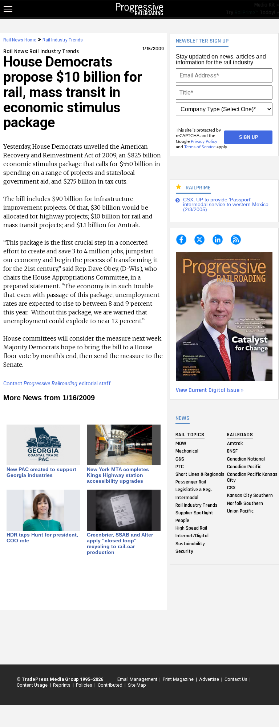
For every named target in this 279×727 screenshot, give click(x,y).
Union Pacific (240, 510)
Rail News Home (19, 40)
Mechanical (186, 451)
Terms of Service (199, 147)
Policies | (85, 685)
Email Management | (138, 679)
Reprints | (62, 685)
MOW (180, 443)
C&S (179, 458)
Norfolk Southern (245, 503)
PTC (179, 466)
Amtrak (235, 443)
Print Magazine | (179, 679)
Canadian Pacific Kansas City (252, 477)
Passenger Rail (190, 482)
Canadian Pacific (244, 466)
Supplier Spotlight (194, 512)
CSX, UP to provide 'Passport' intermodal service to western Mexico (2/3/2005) (225, 204)
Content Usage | (33, 685)
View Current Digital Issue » (209, 390)
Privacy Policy (204, 141)
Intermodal (186, 497)
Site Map (137, 685)
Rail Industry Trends (196, 505)
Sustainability (190, 543)
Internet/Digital (192, 536)
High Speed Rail (191, 528)
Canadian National (246, 458)
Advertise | (209, 679)
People (182, 520)
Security (184, 551)
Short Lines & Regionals (200, 474)
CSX (231, 488)
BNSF (232, 451)
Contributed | (111, 685)
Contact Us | (236, 679)
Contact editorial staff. (57, 384)
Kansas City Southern (250, 495)
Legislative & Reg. (193, 489)
